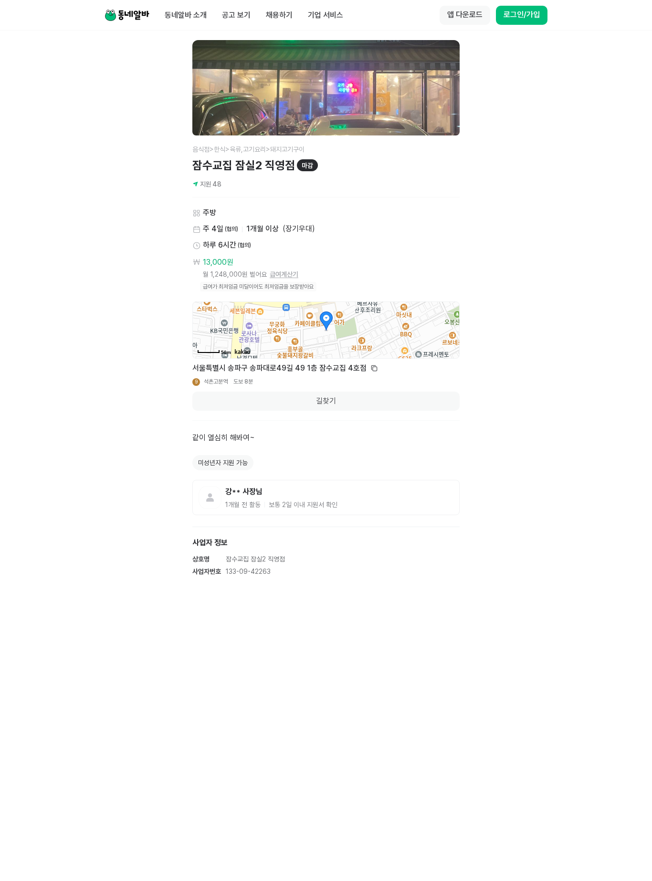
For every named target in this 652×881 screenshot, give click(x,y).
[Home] (127, 15)
